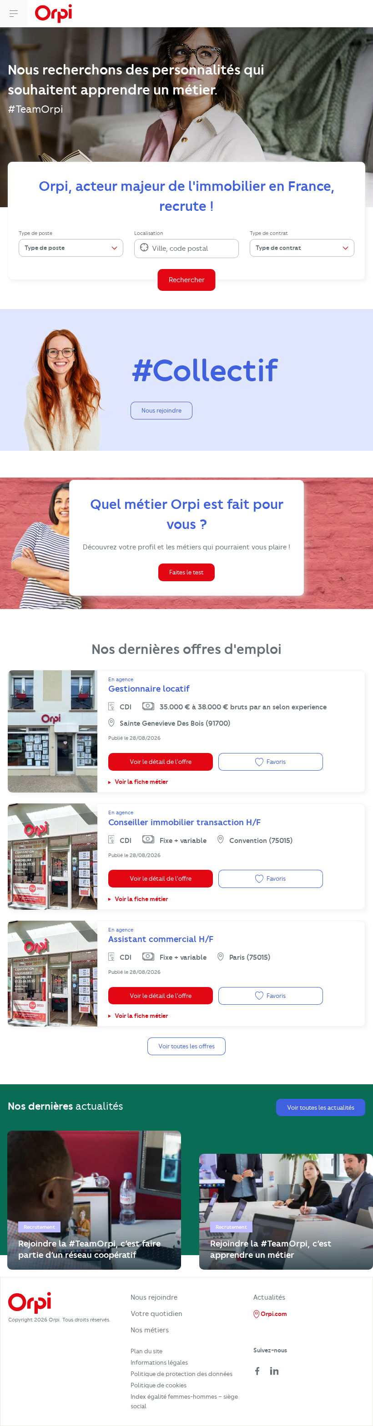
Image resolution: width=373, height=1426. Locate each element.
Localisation (148, 233)
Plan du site (146, 1351)
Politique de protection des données (181, 1373)
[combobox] (153, 248)
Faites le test (186, 572)
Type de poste (35, 233)
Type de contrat (269, 233)
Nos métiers (150, 1330)
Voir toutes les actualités (320, 1107)
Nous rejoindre (161, 410)
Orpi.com (273, 1313)
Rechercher (187, 280)
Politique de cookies (158, 1385)
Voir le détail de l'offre (161, 761)
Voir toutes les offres (186, 1046)
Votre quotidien (156, 1314)
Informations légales (159, 1362)
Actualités (269, 1297)
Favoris (275, 761)
